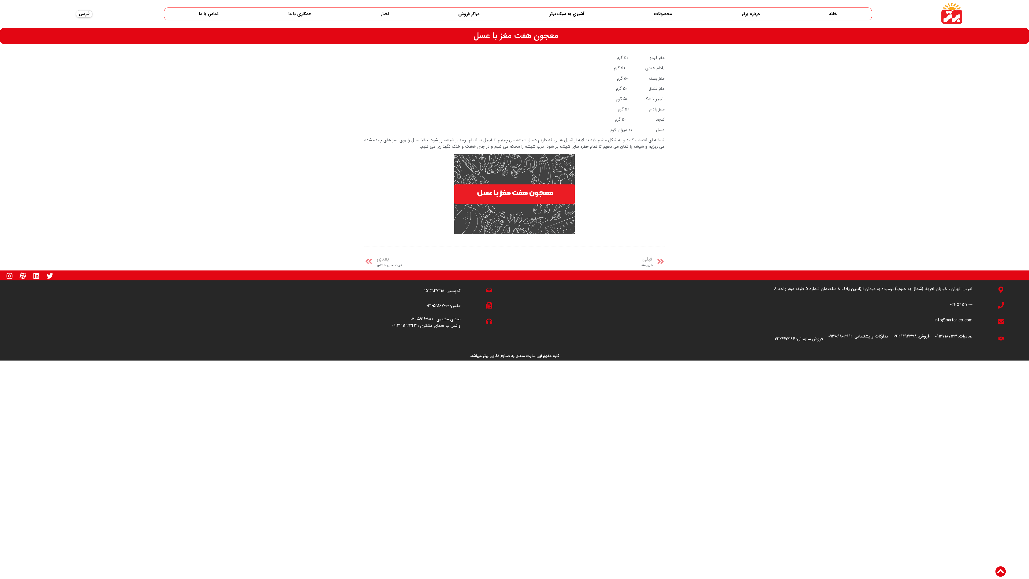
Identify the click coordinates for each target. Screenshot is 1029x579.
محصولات (663, 13)
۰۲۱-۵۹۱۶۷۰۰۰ (961, 304)
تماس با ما (209, 13)
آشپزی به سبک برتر (566, 13)
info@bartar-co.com (953, 320)
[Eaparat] (22, 276)
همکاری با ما (299, 13)
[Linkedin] (36, 276)
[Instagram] (9, 276)
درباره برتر (751, 13)
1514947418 (434, 290)
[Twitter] (49, 276)
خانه (833, 13)
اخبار (385, 13)
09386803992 (840, 336)
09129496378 (905, 336)
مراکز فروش (469, 13)
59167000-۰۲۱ (437, 305)
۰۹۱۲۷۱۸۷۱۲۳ (946, 336)
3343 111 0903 (404, 325)
